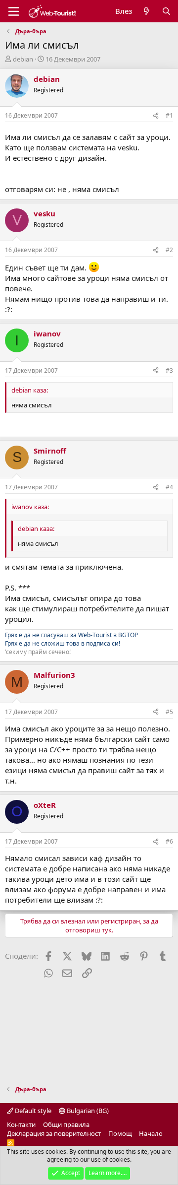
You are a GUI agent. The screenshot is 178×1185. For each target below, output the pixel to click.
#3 (169, 370)
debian (23, 59)
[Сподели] (155, 116)
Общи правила (66, 1124)
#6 (169, 841)
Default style (32, 1110)
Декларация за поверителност (54, 1133)
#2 (169, 250)
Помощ (120, 1133)
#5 (169, 712)
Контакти (21, 1124)
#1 (169, 115)
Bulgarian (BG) (87, 1110)
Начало (151, 1133)
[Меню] (13, 11)
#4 (169, 487)
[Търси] (166, 11)
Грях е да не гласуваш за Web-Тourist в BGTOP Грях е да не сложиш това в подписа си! (71, 639)
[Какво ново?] (146, 11)
